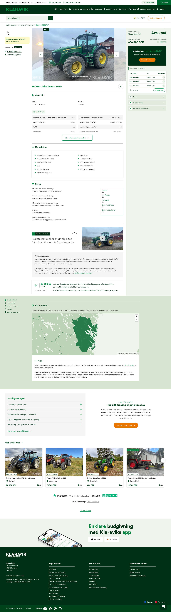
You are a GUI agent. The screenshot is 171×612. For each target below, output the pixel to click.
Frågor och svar (54, 578)
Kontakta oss (12, 2)
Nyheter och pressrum (138, 575)
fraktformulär (129, 365)
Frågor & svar (25, 2)
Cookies (92, 581)
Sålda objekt (140, 18)
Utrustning (12, 306)
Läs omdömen (85, 511)
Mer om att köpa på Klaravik (18, 431)
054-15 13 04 (19, 575)
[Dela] (120, 86)
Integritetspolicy (95, 578)
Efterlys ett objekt (55, 599)
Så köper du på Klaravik (57, 572)
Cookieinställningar (39, 2)
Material (28, 608)
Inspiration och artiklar (57, 596)
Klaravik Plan (93, 572)
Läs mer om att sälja (124, 425)
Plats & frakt (13, 312)
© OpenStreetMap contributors (128, 353)
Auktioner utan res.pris (72, 2)
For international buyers (57, 584)
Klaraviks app (53, 593)
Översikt (11, 303)
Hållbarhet (93, 584)
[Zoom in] (136, 316)
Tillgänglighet (94, 575)
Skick (9, 309)
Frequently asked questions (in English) (63, 581)
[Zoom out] (136, 319)
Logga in (165, 2)
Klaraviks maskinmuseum (98, 587)
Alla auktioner (56, 2)
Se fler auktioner (12, 41)
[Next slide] (116, 54)
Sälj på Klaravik (146, 60)
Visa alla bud (159, 90)
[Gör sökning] (50, 18)
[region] (85, 334)
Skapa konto (150, 2)
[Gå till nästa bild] (163, 460)
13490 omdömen (93, 502)
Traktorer (30, 25)
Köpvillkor (52, 569)
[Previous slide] (41, 54)
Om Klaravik (93, 569)
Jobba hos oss (135, 572)
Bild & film (12, 300)
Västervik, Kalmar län (14, 52)
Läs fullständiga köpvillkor (83, 273)
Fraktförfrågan (54, 590)
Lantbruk (21, 25)
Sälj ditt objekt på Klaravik (58, 575)
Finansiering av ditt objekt (58, 587)
